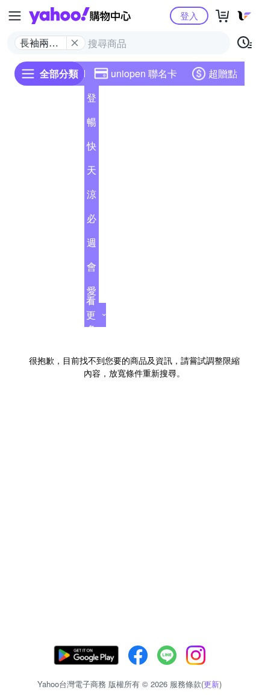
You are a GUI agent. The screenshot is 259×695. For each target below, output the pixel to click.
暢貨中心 (91, 124)
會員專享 (91, 269)
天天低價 (91, 172)
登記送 (91, 100)
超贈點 (222, 73)
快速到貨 (91, 148)
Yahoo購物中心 (80, 15)
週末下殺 (91, 245)
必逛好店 (91, 220)
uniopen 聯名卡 (144, 73)
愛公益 (91, 293)
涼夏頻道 (91, 196)
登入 (189, 15)
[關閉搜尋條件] (74, 42)
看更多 (91, 314)
